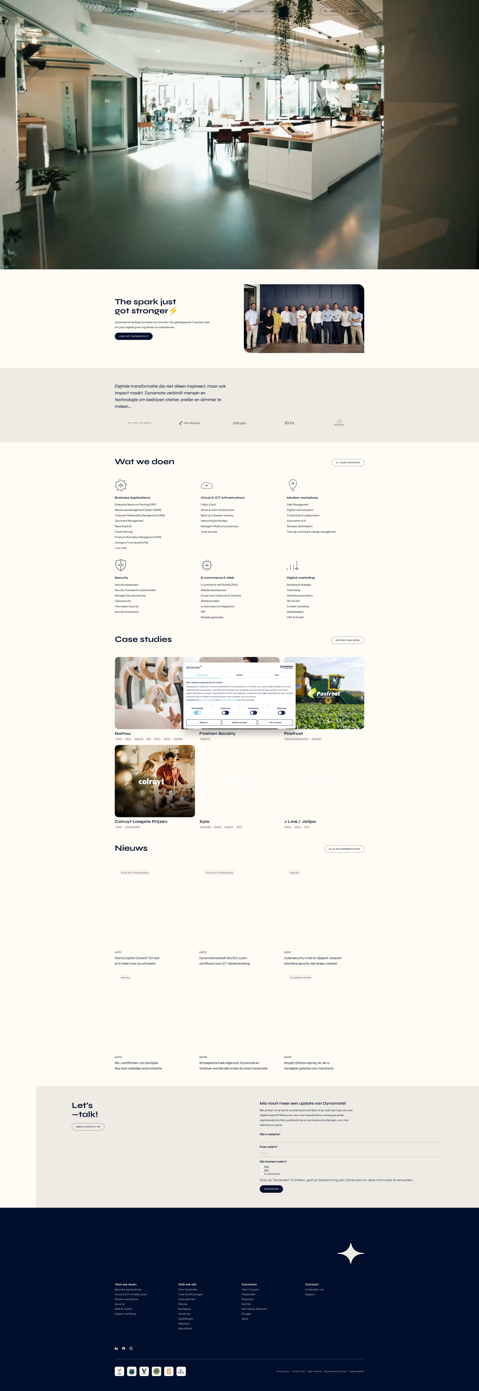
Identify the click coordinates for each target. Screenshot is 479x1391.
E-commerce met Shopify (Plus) (219, 585)
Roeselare (248, 1299)
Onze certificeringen (190, 1294)
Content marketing (298, 606)
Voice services (209, 532)
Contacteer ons (314, 1289)
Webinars (184, 1324)
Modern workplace (126, 1299)
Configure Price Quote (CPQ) (131, 542)
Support (310, 1294)
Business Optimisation (300, 526)
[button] (199, 11)
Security (120, 1304)
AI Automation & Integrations (217, 606)
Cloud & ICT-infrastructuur (131, 1294)
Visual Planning (123, 532)
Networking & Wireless (214, 521)
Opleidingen (185, 1319)
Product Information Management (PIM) (138, 537)
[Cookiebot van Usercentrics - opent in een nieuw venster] (282, 667)
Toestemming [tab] (202, 675)
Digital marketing (125, 1314)
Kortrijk (246, 1304)
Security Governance (127, 612)
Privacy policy (283, 1371)
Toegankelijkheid (356, 1371)
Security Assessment (126, 585)
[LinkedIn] (116, 1348)
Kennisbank (185, 1328)
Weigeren (204, 722)
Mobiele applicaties (212, 617)
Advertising (293, 590)
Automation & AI (296, 521)
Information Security (126, 606)
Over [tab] (277, 675)
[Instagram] (130, 1348)
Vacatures (184, 1314)
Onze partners (187, 1299)
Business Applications (128, 1289)
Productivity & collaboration (303, 515)
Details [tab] (240, 675)
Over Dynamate (187, 1289)
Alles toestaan (275, 722)
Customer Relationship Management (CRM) (140, 515)
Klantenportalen (210, 601)
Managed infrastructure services (219, 526)
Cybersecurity (123, 601)
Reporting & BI (123, 526)
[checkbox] (351, 1170)
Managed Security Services (130, 595)
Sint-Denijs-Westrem (254, 1309)
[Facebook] (123, 1348)
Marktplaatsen (295, 612)
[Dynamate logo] (126, 11)
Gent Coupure (250, 1289)
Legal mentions (314, 1371)
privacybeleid (206, 700)
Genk (245, 1319)
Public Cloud (208, 504)
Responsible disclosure (335, 1371)
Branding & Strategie (299, 585)
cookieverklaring (228, 700)
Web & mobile (123, 1309)
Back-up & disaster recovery (217, 515)
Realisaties (184, 1309)
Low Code (121, 548)
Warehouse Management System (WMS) (138, 510)
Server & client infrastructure (217, 510)
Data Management (297, 504)
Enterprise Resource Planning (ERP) (135, 504)
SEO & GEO (293, 601)
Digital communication (300, 510)
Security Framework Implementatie (135, 590)
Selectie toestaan (239, 722)
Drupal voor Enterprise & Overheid (221, 595)
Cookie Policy (298, 1371)
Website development (213, 590)
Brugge (246, 1314)
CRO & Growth (295, 617)
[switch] (225, 713)
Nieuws (182, 1304)
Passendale (248, 1294)
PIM (203, 612)
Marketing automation (300, 595)
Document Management (129, 521)
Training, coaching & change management (311, 532)
